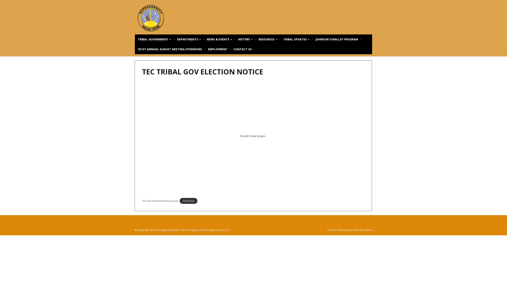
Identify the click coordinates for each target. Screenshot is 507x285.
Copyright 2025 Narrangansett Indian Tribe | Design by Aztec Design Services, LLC (183, 230)
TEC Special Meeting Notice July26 (160, 200)
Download (188, 200)
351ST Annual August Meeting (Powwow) (170, 49)
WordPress (366, 230)
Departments (188, 39)
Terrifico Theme (336, 230)
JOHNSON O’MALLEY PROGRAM (336, 39)
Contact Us (242, 49)
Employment (218, 49)
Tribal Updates (295, 39)
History (244, 39)
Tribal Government (153, 39)
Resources (267, 39)
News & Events (218, 39)
